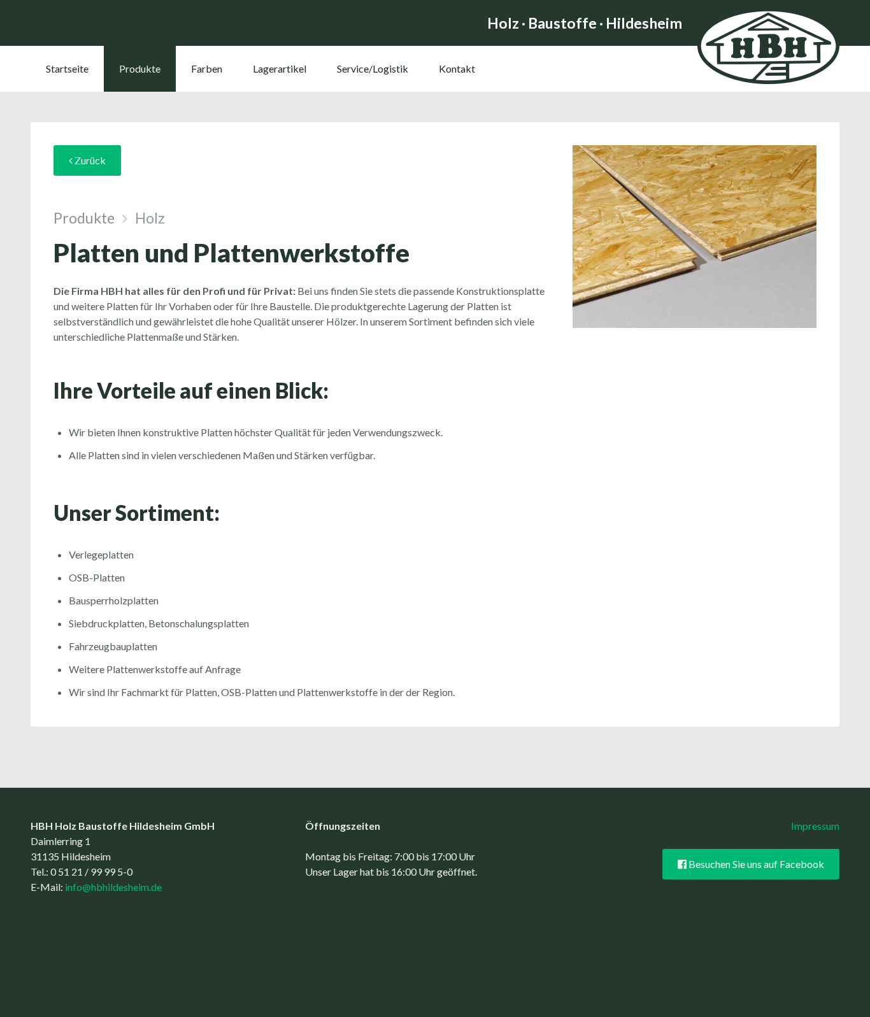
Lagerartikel (279, 68)
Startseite (67, 68)
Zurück (89, 160)
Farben (206, 68)
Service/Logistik (372, 68)
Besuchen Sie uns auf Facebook (755, 864)
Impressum (815, 826)
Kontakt (457, 68)
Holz (150, 218)
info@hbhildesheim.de (113, 887)
